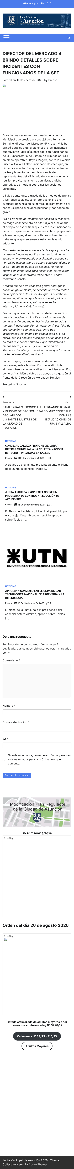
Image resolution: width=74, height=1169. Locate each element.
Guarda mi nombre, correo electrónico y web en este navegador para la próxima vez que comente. (39, 759)
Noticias (21, 384)
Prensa (52, 80)
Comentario (11, 660)
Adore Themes (38, 1164)
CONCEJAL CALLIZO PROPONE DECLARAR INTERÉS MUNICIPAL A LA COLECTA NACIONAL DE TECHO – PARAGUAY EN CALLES (35, 449)
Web (5, 739)
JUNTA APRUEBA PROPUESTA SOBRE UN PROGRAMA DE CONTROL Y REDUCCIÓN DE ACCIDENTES (32, 496)
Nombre (9, 705)
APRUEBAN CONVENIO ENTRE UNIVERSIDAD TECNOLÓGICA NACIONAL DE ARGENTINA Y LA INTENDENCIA (34, 594)
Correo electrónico (16, 722)
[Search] (68, 37)
